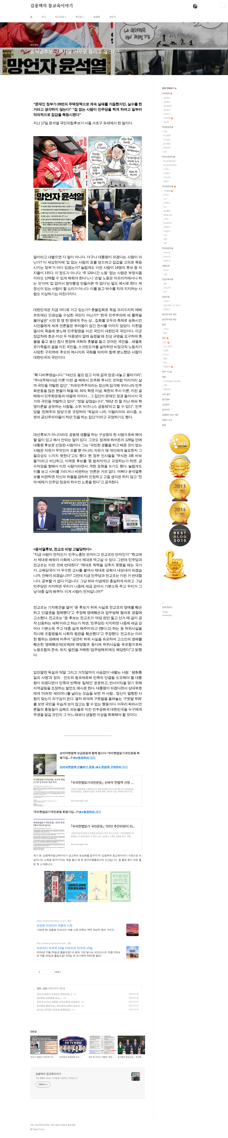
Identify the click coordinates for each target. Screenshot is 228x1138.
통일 (164, 425)
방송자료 (166, 297)
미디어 (166, 354)
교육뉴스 (166, 301)
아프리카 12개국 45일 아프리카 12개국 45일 (65, 948)
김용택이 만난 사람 (170, 415)
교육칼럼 (167, 191)
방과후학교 (167, 223)
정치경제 (166, 399)
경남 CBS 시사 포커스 (172, 305)
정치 (39, 988)
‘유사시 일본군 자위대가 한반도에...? (54, 994)
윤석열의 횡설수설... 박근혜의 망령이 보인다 (58, 1005)
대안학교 (166, 261)
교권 (165, 235)
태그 (44, 17)
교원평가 (166, 102)
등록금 (166, 181)
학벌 (165, 239)
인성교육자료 (167, 279)
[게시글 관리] (47, 972)
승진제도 (166, 98)
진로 (165, 292)
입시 (165, 152)
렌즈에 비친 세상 (169, 314)
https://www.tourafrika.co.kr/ (51, 920)
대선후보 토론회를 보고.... (49, 997)
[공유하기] (43, 972)
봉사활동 (166, 211)
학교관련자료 (167, 248)
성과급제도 (167, 106)
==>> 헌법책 (111, 767)
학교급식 (166, 139)
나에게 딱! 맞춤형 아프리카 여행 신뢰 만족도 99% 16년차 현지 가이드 (75, 929)
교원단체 (166, 266)
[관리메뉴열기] (222, 5)
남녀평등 (166, 144)
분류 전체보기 (168, 88)
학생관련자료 (167, 127)
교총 (165, 274)
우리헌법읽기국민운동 (172, 381)
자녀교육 (166, 177)
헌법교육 (166, 389)
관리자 (112, 17)
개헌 (165, 385)
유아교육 (166, 257)
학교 (165, 207)
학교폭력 (166, 135)
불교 (165, 333)
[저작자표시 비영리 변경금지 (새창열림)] (68, 972)
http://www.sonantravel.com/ (51, 943)
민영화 (166, 350)
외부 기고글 (167, 371)
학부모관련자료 (168, 157)
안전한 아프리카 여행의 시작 (54, 925)
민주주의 (166, 409)
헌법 (164, 377)
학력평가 (166, 203)
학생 (165, 131)
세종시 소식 (167, 420)
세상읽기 (167, 367)
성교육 (166, 122)
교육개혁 (167, 118)
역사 (165, 362)
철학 (165, 284)
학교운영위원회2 (170, 165)
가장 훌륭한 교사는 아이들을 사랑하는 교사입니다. (57, 1078)
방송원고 (166, 309)
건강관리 (166, 404)
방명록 (97, 17)
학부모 (166, 195)
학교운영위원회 (169, 161)
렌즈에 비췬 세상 (169, 319)
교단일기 (166, 231)
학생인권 (166, 148)
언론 (165, 243)
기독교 (166, 329)
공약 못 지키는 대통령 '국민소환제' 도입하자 (58, 1001)
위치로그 (80, 17)
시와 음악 (166, 394)
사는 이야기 (167, 346)
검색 (188, 6)
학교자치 (166, 114)
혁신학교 (166, 110)
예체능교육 (167, 215)
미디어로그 (60, 17)
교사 (165, 199)
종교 (164, 324)
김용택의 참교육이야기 (51, 6)
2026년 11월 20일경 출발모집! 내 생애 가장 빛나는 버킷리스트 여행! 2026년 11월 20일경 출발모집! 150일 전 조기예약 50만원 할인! (78, 954)
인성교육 (166, 288)
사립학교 (166, 227)
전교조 (166, 270)
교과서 (166, 219)
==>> (83, 757)
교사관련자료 (168, 186)
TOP (195, 1126)
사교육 (166, 169)
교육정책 (166, 93)
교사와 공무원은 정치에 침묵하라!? (54, 1009)
